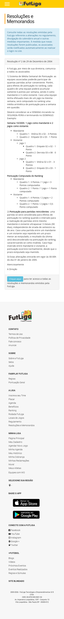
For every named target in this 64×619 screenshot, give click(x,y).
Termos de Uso (16, 334)
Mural (11, 464)
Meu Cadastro (15, 442)
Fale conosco (15, 341)
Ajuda (11, 366)
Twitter (14, 545)
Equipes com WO (17, 472)
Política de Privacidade (19, 338)
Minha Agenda (16, 449)
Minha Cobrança (17, 457)
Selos (11, 362)
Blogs (11, 558)
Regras (12, 378)
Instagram (15, 537)
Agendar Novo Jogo (18, 445)
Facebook (15, 530)
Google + (14, 541)
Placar (12, 399)
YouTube (15, 534)
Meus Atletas (15, 468)
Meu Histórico (15, 453)
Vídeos (12, 562)
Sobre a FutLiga (16, 358)
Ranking (12, 410)
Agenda (12, 403)
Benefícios (13, 406)
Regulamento (15, 421)
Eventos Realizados (18, 569)
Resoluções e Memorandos (21, 425)
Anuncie (12, 345)
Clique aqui (15, 278)
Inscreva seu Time (17, 395)
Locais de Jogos (16, 418)
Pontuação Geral (17, 382)
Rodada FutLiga (16, 414)
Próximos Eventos (17, 565)
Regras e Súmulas (17, 573)
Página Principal (16, 438)
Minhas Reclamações (19, 460)
